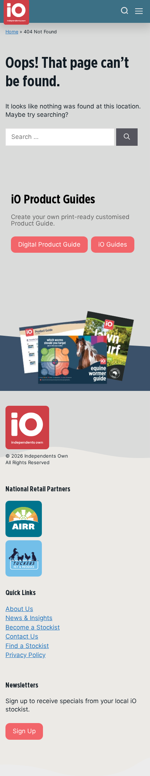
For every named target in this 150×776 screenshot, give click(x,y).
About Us (19, 608)
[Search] (124, 11)
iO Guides (112, 244)
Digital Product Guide (49, 244)
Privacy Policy (25, 655)
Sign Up (24, 731)
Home (11, 31)
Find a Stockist (27, 645)
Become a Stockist (32, 627)
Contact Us (21, 636)
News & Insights (28, 618)
